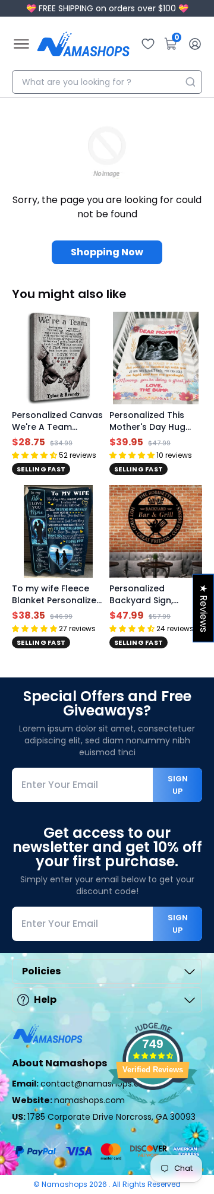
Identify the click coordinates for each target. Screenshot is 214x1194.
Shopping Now (107, 252)
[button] (34, 455)
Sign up (178, 785)
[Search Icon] (190, 82)
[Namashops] (83, 44)
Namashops (65, 1184)
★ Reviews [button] (203, 608)
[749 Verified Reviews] (152, 1111)
